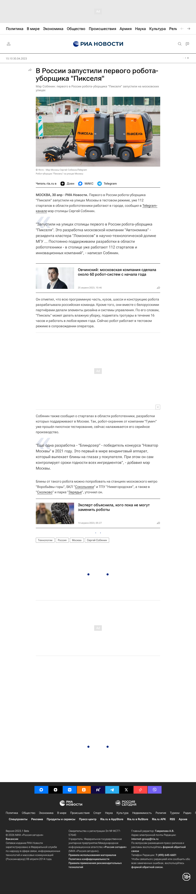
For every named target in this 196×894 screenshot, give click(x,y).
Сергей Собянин (97, 540)
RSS (172, 819)
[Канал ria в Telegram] (112, 790)
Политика (12, 813)
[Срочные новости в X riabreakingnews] (140, 790)
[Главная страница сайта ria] (98, 44)
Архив (183, 819)
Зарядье (75, 492)
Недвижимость (142, 813)
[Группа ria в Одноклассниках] (84, 790)
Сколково (44, 492)
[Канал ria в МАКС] (41, 790)
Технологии (45, 540)
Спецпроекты (18, 819)
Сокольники (84, 487)
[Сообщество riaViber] (155, 790)
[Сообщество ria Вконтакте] (70, 790)
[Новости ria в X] (126, 790)
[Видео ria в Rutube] (98, 790)
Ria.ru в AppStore (111, 819)
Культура (122, 813)
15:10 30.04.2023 (16, 58)
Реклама (37, 819)
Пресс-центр (87, 819)
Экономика (46, 813)
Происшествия (80, 813)
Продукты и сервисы (61, 819)
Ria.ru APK (159, 819)
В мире (61, 813)
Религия (161, 813)
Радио (187, 813)
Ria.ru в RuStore (137, 819)
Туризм (175, 813)
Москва (77, 540)
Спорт (97, 813)
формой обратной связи (147, 867)
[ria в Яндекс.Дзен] (55, 790)
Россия (62, 540)
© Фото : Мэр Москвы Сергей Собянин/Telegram (61, 170)
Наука (109, 813)
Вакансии (12, 838)
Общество (28, 813)
